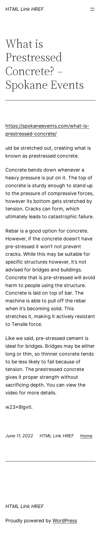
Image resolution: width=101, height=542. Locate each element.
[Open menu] (92, 9)
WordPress (65, 520)
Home (86, 435)
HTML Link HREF (24, 9)
